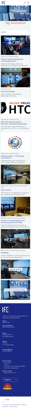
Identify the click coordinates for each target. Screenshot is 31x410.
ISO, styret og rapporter (11, 368)
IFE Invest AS (8, 362)
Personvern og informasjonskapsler (14, 366)
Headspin (5, 406)
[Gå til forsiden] (3, 2)
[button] (24, 2)
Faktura (6, 364)
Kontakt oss (7, 380)
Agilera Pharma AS (9, 372)
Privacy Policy (13, 406)
